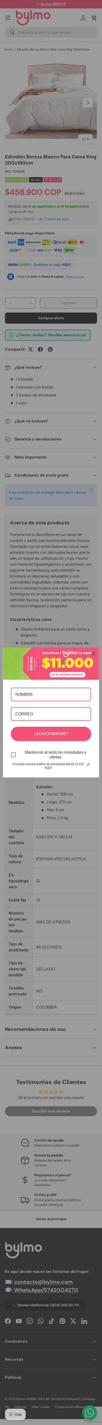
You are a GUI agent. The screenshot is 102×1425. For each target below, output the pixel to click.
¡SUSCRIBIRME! (51, 733)
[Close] (93, 653)
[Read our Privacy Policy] (88, 765)
